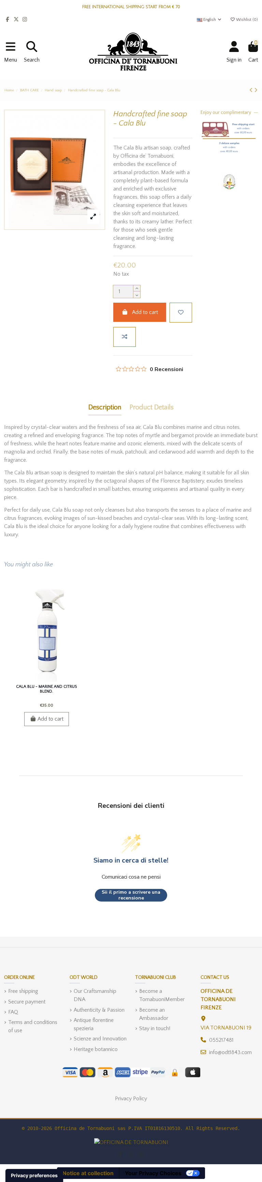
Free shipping (23, 991)
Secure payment (26, 1002)
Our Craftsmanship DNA (95, 995)
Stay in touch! (154, 1028)
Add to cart (145, 312)
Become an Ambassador (153, 1014)
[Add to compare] (124, 337)
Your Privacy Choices (153, 1173)
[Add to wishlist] (181, 313)
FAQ (13, 1012)
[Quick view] (57, 678)
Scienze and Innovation (100, 1039)
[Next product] (256, 90)
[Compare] (46, 678)
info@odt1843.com (230, 1052)
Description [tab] (104, 407)
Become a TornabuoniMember (162, 995)
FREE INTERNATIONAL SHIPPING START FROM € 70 (131, 7)
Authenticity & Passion (99, 1010)
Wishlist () (246, 19)
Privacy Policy (131, 1098)
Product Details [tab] (152, 407)
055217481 (221, 1040)
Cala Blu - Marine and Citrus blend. (46, 689)
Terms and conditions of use (32, 1026)
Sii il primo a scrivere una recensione (131, 895)
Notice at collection (88, 1173)
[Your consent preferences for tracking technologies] (34, 1175)
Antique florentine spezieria (94, 1024)
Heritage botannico (96, 1049)
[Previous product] (251, 90)
